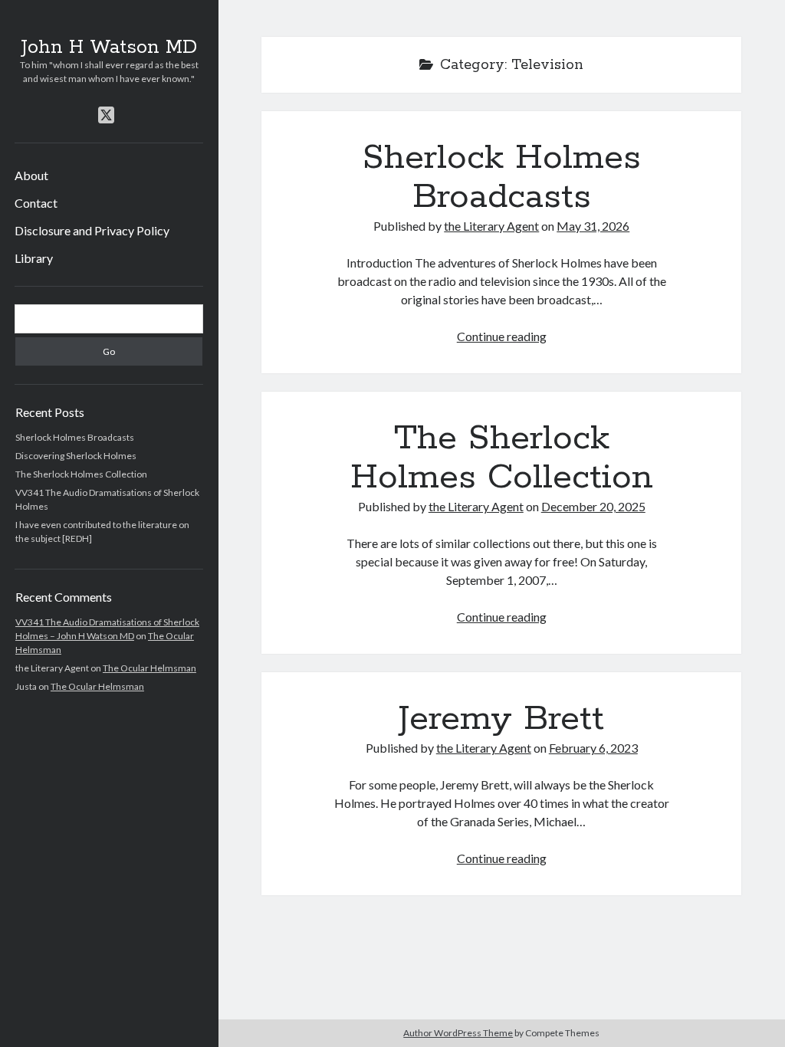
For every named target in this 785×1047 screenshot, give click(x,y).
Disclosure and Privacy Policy (92, 230)
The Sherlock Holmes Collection (81, 474)
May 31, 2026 (593, 225)
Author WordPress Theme (458, 1033)
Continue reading (502, 336)
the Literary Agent (491, 225)
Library (34, 258)
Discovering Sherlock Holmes (75, 455)
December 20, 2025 (593, 506)
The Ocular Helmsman (149, 668)
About (31, 175)
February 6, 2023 (593, 747)
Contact (36, 202)
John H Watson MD (109, 47)
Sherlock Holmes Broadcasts (74, 437)
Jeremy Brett (501, 719)
